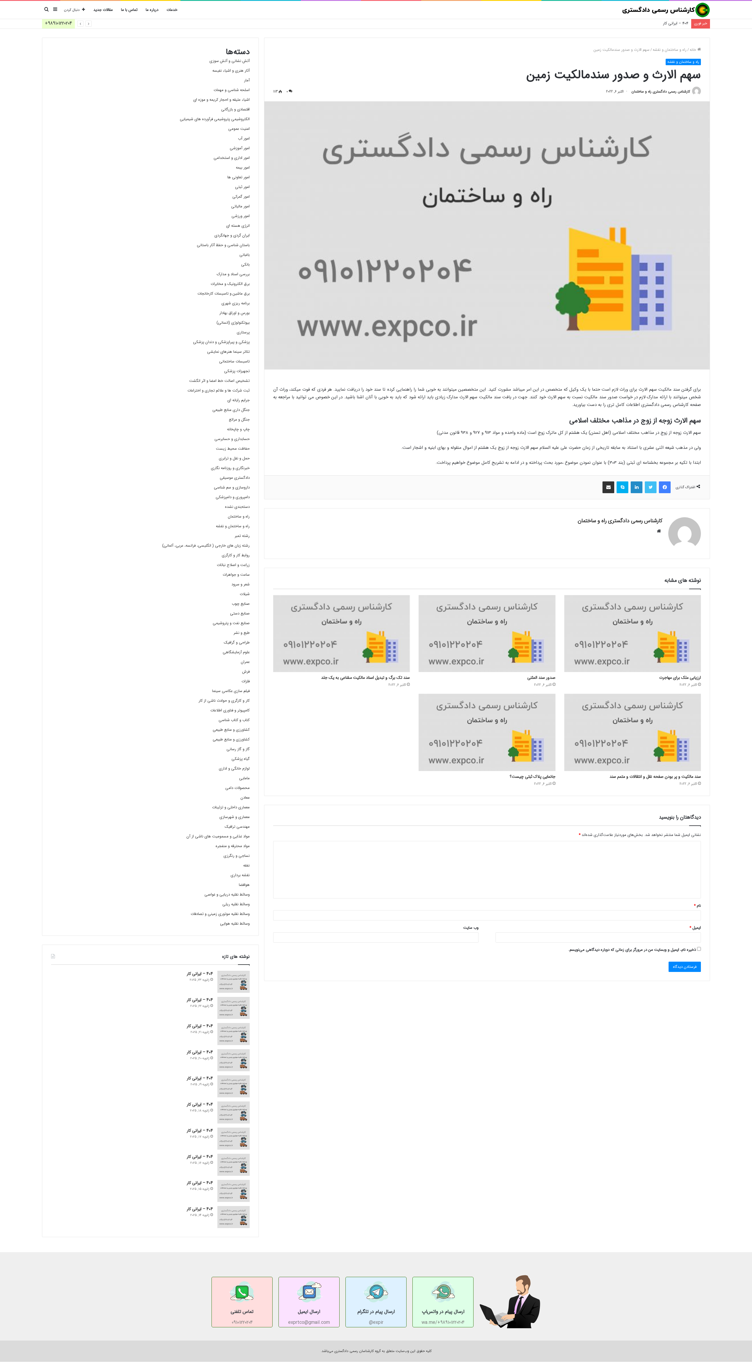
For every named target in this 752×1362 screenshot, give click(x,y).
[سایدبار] (55, 10)
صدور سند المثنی (541, 677)
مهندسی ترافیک (237, 827)
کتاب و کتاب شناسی (234, 720)
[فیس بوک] (665, 487)
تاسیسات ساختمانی (234, 361)
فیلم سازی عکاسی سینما (231, 691)
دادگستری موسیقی (235, 478)
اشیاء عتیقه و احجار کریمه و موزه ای (221, 100)
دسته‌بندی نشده (237, 507)
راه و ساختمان (239, 516)
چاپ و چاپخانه (238, 429)
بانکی (245, 264)
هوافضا (244, 885)
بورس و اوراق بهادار (234, 313)
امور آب (244, 138)
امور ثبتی (242, 187)
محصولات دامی (237, 788)
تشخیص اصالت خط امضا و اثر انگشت (219, 381)
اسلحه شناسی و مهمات (232, 90)
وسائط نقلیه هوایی (235, 924)
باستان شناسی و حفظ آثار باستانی (223, 245)
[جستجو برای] (46, 10)
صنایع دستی (240, 613)
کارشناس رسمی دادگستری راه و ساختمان (661, 91)
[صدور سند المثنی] (487, 633)
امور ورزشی (240, 216)
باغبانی (244, 255)
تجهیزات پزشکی (237, 371)
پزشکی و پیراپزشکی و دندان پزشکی (221, 342)
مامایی (244, 778)
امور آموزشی (240, 148)
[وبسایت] (658, 531)
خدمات (172, 10)
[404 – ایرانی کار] (233, 982)
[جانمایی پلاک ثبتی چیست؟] (487, 732)
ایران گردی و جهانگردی (232, 235)
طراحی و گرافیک (237, 642)
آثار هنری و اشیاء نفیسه (231, 71)
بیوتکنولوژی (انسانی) (233, 323)
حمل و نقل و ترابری (234, 458)
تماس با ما (129, 10)
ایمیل (695, 928)
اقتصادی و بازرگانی (235, 109)
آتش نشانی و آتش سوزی (229, 61)
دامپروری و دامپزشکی (233, 497)
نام (697, 906)
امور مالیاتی (240, 206)
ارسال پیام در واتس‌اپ (443, 1311)
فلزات (245, 681)
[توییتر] (651, 487)
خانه (693, 50)
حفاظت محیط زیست (233, 449)
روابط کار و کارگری (236, 555)
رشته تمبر (242, 536)
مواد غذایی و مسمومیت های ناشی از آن (218, 836)
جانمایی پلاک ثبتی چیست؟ (532, 776)
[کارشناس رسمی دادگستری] (666, 10)
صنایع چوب (241, 604)
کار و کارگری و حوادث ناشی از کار (224, 701)
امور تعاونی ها (238, 177)
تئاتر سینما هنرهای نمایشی (228, 352)
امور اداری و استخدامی (232, 158)
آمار (247, 80)
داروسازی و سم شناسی (232, 487)
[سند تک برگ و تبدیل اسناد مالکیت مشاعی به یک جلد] (341, 633)
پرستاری (243, 332)
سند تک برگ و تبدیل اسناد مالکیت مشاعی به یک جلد (365, 677)
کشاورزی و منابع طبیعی (231, 730)
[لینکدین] (636, 487)
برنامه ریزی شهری (235, 303)
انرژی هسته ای (238, 226)
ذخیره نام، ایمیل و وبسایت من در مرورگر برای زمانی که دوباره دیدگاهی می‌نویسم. (632, 950)
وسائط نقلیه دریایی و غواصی (227, 894)
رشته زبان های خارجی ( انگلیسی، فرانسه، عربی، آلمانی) (206, 546)
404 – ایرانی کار (675, 23)
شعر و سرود (240, 584)
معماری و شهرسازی (234, 817)
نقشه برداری (240, 875)
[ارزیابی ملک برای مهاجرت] (632, 633)
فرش (246, 672)
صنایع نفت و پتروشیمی (231, 623)
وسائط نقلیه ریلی (236, 904)
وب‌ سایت (471, 928)
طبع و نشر (242, 633)
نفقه (246, 865)
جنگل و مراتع (239, 420)
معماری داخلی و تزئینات (231, 807)
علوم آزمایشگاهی (236, 652)
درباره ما (152, 10)
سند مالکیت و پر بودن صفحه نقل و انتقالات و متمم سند (655, 776)
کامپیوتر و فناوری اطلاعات (230, 710)
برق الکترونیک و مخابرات (230, 284)
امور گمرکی (241, 197)
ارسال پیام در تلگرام (376, 1311)
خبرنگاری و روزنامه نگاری (230, 468)
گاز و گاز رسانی (238, 749)
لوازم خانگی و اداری (234, 768)
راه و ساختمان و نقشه (669, 50)
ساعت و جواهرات (236, 575)
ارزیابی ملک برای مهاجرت (680, 677)
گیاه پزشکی (240, 759)
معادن (245, 798)
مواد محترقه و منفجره (233, 846)
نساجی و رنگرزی (237, 856)
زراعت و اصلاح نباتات (233, 565)
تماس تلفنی (242, 1311)
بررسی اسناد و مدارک (233, 274)
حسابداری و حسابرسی (232, 439)
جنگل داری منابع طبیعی (231, 410)
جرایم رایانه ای (238, 400)
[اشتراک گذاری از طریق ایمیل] (608, 487)
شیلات (245, 594)
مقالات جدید (103, 10)
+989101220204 (58, 23)
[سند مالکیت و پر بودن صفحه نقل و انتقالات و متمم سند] (632, 732)
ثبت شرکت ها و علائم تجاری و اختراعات (218, 390)
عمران (245, 662)
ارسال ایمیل (309, 1311)
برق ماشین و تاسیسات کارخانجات (223, 293)
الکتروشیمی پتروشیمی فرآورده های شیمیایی (215, 119)
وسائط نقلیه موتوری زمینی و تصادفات (220, 914)
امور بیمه (243, 167)
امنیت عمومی (239, 129)
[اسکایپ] (622, 487)
